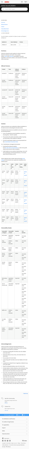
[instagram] (5, 440)
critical (6, 56)
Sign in (26, 1)
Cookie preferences (5, 444)
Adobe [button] (3, 430)
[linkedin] (10, 440)
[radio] (18, 415)
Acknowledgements (5, 30)
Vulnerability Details (5, 28)
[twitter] (7, 440)
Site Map (3, 446)
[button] (22, 2)
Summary (3, 22)
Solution (2, 26)
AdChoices (9, 446)
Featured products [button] (6, 433)
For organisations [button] (5, 424)
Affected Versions (4, 24)
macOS (25, 175)
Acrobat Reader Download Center (11, 141)
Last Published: (3, 33)
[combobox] (14, 9)
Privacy (19, 443)
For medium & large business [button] (8, 421)
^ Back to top (25, 393)
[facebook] (3, 440)
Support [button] (3, 427)
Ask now (6, 402)
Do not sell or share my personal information (16, 444)
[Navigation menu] (2, 2)
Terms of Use (23, 443)
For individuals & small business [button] (8, 418)
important (11, 56)
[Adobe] (7, 2)
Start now (6, 410)
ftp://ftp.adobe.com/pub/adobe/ (11, 147)
